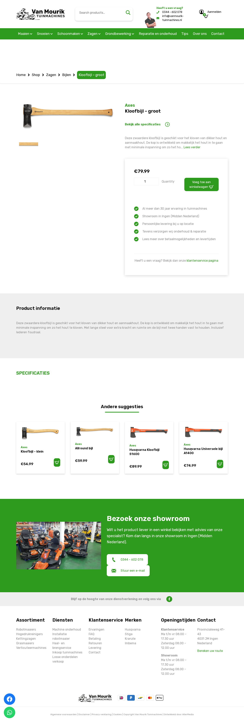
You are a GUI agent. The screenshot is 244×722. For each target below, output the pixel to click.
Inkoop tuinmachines (67, 652)
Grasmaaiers (25, 643)
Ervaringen (96, 629)
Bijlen (66, 75)
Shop (36, 75)
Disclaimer (84, 714)
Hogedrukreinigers (29, 634)
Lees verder (192, 147)
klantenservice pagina (202, 260)
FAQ (91, 634)
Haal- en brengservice (61, 645)
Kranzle (130, 638)
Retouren (95, 643)
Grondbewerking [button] (118, 34)
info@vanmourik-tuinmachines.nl (173, 18)
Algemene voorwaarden (63, 714)
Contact (217, 34)
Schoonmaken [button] (69, 34)
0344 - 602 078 (172, 12)
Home (21, 75)
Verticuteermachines (31, 648)
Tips (184, 34)
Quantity (168, 181)
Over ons (200, 34)
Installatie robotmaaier (61, 636)
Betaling (95, 638)
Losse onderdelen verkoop (65, 659)
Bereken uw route (210, 651)
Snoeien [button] (43, 34)
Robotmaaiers (26, 629)
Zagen (51, 75)
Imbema (130, 643)
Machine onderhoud (66, 629)
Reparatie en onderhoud (158, 34)
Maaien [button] (24, 34)
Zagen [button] (92, 34)
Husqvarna (132, 629)
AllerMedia (188, 714)
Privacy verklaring (102, 714)
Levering (95, 648)
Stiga (128, 634)
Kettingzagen (26, 638)
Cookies (117, 714)
